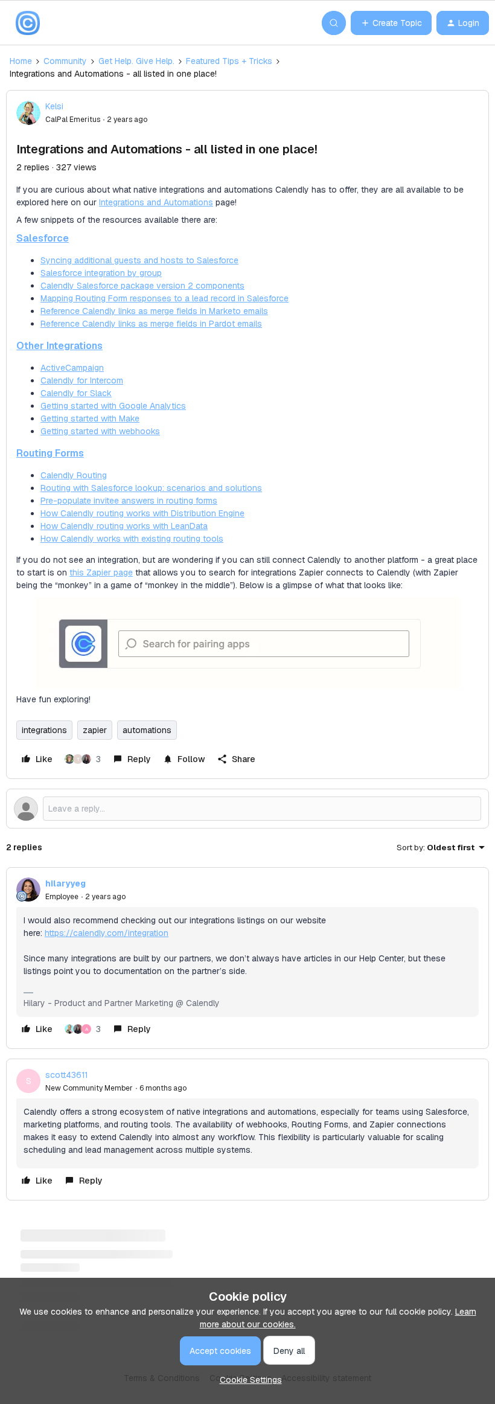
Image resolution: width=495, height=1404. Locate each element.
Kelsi (54, 106)
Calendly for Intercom (81, 380)
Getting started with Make (89, 418)
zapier (95, 730)
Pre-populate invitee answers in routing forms (128, 500)
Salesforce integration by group (101, 273)
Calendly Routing (73, 475)
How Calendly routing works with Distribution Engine (142, 513)
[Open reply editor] (247, 808)
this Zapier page (101, 572)
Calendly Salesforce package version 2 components (142, 285)
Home (21, 61)
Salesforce (42, 238)
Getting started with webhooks (100, 431)
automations (147, 730)
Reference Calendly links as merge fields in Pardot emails (151, 323)
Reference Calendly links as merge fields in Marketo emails (154, 311)
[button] (391, 23)
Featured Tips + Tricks (229, 61)
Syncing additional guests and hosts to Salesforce (139, 260)
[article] (247, 958)
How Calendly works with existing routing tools (131, 538)
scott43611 (66, 1074)
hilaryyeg (65, 883)
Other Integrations (59, 345)
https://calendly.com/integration (106, 933)
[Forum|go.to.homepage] (28, 23)
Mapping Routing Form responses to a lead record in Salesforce (164, 298)
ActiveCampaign (72, 367)
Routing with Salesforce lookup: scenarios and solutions (151, 487)
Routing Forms (50, 453)
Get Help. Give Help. (136, 61)
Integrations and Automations (156, 202)
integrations (44, 730)
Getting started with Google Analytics (113, 405)
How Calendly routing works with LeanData (124, 526)
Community (65, 61)
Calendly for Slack (76, 393)
